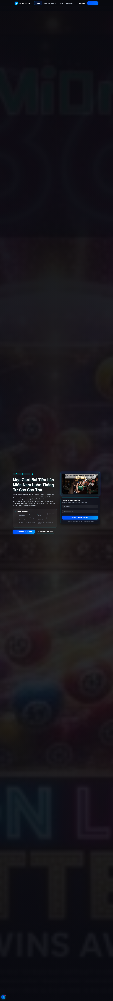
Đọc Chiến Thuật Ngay (46, 531)
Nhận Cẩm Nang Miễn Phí (80, 517)
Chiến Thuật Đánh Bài (50, 3)
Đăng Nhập (82, 3)
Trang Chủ (38, 3)
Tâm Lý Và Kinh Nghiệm (66, 3)
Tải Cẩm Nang (92, 3)
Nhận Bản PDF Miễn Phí (24, 531)
